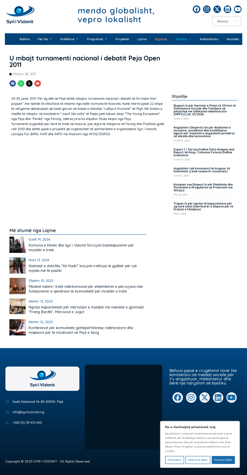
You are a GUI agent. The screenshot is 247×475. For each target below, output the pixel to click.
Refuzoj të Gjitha (197, 460)
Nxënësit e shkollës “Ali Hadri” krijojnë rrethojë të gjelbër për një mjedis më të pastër (83, 268)
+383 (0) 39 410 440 (27, 423)
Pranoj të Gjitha (223, 460)
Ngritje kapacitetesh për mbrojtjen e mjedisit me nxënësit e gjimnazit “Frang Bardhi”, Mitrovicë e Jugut (86, 309)
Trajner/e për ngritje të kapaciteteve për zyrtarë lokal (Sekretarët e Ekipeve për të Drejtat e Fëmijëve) (203, 206)
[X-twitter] (217, 9)
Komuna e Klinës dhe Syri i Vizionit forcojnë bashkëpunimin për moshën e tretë (81, 247)
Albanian (223, 21)
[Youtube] (238, 9)
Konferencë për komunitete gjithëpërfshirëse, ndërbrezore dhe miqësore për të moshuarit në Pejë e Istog (81, 330)
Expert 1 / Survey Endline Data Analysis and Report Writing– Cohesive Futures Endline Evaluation (204, 152)
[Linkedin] (227, 9)
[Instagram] (207, 9)
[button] (12, 83)
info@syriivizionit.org (28, 412)
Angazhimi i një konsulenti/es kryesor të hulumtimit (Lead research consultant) (202, 170)
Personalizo (174, 460)
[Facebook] (196, 9)
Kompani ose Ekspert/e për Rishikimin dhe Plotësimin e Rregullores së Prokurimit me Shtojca (203, 187)
